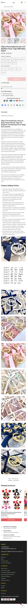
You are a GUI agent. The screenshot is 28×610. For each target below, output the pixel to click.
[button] (6, 78)
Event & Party (7, 10)
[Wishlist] (20, 491)
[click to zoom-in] (13, 24)
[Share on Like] (2, 105)
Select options (11, 519)
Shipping (3, 578)
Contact (3, 585)
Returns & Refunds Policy (7, 574)
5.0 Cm (19, 68)
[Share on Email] (17, 105)
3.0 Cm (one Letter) (6, 68)
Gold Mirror (8, 59)
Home (2, 10)
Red (14, 59)
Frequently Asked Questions (8, 572)
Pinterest (3, 593)
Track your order (5, 570)
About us (3, 557)
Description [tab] (4, 112)
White (10, 62)
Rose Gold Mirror (20, 59)
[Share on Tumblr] (14, 105)
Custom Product (5, 580)
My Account (4, 568)
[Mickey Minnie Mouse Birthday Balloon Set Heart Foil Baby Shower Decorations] (11, 499)
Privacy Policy (4, 561)
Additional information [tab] (7, 115)
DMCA (2, 587)
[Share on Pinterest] (11, 105)
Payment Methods (5, 576)
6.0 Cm (3, 72)
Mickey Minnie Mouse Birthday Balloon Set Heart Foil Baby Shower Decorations (11, 514)
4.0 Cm (14, 68)
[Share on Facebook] (5, 105)
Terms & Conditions (6, 563)
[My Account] (22, 3)
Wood (14, 62)
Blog (2, 559)
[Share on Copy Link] (23, 105)
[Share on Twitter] (8, 105)
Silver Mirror (4, 62)
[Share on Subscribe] (20, 105)
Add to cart (17, 79)
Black (3, 59)
